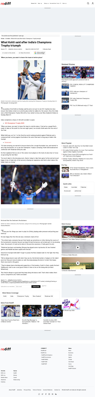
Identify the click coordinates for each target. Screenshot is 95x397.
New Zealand (37, 296)
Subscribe (36, 286)
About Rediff (12, 390)
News (39, 3)
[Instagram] (49, 394)
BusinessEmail (53, 3)
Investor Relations (47, 390)
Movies (70, 355)
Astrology (70, 366)
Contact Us (57, 390)
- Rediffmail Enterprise (46, 355)
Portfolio (3, 382)
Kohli (4, 296)
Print (45, 285)
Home (32, 3)
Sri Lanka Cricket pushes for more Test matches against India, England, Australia (78, 151)
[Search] (88, 3)
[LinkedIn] (56, 394)
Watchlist (3, 379)
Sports (70, 357)
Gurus (58, 3)
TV (60, 3)
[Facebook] (46, 394)
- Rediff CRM (44, 361)
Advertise (19, 390)
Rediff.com (69, 390)
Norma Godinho (18, 49)
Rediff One (43, 352)
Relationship (16, 379)
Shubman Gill (49, 296)
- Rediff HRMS (44, 359)
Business (70, 352)
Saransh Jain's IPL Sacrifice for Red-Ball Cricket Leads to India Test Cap (78, 146)
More (64, 3)
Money (45, 3)
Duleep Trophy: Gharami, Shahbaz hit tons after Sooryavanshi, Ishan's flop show (78, 159)
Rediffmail (43, 350)
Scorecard (8, 142)
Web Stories (66, 224)
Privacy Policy (27, 390)
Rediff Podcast (72, 368)
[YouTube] (52, 394)
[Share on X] (42, 394)
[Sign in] (92, 3)
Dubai (66, 187)
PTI (6, 49)
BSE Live (3, 373)
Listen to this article (9, 53)
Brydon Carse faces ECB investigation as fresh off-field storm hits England (77, 155)
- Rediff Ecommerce (46, 357)
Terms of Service (37, 390)
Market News (4, 377)
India (11, 296)
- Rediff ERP (44, 364)
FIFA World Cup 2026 (68, 310)
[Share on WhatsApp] (39, 394)
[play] (78, 232)
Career (15, 377)
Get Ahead (71, 361)
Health (15, 373)
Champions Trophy (23, 296)
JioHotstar (77, 191)
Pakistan (83, 187)
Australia (74, 187)
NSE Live (3, 375)
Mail (35, 3)
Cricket (8, 38)
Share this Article (25, 53)
